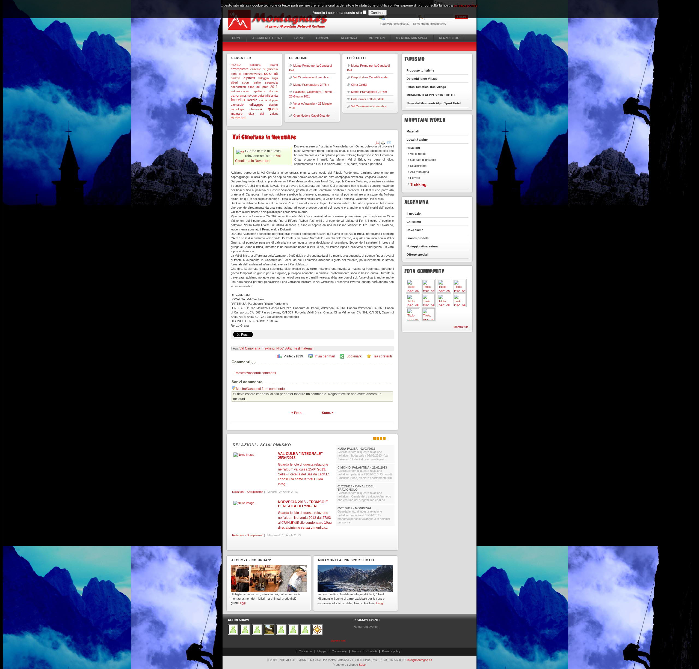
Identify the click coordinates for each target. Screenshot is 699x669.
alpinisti (249, 78)
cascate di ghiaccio (264, 69)
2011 (274, 86)
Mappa (321, 651)
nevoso (252, 95)
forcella (238, 99)
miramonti (238, 118)
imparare (236, 113)
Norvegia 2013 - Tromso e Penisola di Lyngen (303, 504)
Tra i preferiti (382, 356)
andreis (236, 78)
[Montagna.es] (280, 20)
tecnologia (237, 109)
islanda (273, 95)
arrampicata (239, 69)
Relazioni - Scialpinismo (262, 445)
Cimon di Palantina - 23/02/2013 (362, 467)
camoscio (237, 104)
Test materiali (303, 348)
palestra (255, 64)
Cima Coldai (359, 84)
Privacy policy (391, 651)
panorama (238, 95)
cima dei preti (258, 86)
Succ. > (327, 413)
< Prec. (296, 413)
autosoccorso (240, 91)
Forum (356, 651)
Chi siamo (305, 651)
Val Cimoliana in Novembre (310, 77)
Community (339, 651)
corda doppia (268, 100)
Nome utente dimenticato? (429, 23)
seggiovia (271, 82)
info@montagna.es (419, 660)
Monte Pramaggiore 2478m (311, 84)
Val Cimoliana (249, 348)
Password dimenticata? (395, 23)
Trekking (268, 348)
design (273, 104)
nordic (252, 100)
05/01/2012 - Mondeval (354, 508)
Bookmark (354, 356)
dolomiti (271, 73)
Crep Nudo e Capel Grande (311, 115)
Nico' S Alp (284, 348)
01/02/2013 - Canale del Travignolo (355, 488)
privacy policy (466, 5)
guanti (274, 64)
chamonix (256, 109)
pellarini (263, 95)
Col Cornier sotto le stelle (367, 99)
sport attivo (251, 82)
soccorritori (238, 86)
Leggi (241, 603)
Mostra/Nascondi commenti (256, 373)
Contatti (371, 651)
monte (236, 65)
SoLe (362, 664)
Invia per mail (325, 356)
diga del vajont (263, 113)
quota (273, 109)
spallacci (259, 91)
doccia (273, 91)
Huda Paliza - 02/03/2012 (356, 448)
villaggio (256, 104)
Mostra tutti (461, 326)
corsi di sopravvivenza (246, 73)
